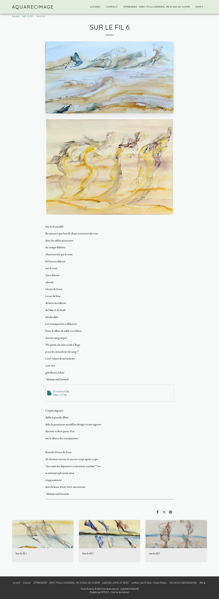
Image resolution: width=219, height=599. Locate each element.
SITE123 (105, 592)
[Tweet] (164, 512)
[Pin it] (170, 512)
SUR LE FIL (27, 16)
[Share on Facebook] (157, 512)
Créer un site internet (120, 592)
